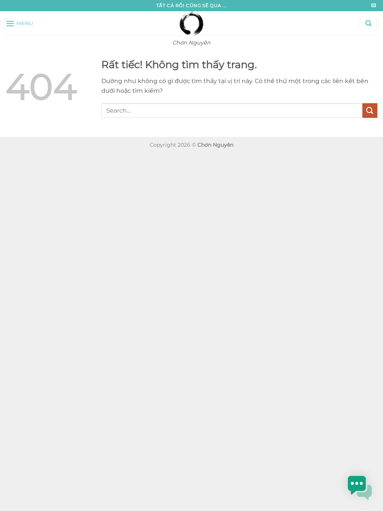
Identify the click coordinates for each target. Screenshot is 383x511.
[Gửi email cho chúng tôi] (373, 5)
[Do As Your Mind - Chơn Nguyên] (191, 23)
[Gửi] (369, 110)
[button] (19, 23)
